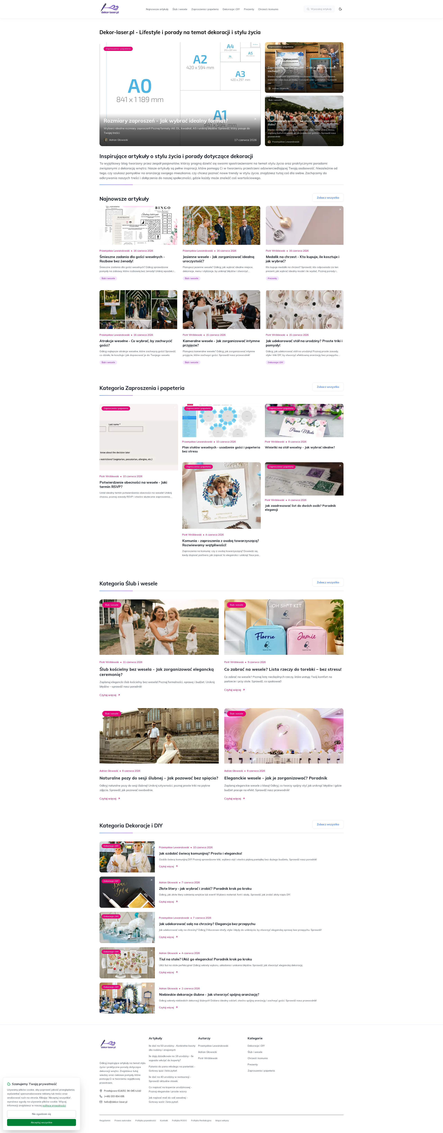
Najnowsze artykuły (157, 9)
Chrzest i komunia (268, 9)
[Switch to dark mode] (340, 9)
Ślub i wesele (180, 9)
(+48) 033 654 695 (114, 1096)
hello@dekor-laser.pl (115, 1101)
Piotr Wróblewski (275, 250)
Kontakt (164, 1120)
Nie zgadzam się (41, 1114)
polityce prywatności (54, 1105)
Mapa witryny (222, 1120)
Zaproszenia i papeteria (205, 9)
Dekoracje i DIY (231, 9)
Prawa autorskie (123, 1120)
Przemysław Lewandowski (115, 250)
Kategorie (255, 1038)
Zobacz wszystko (328, 197)
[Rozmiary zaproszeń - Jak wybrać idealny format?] (180, 94)
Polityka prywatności (145, 1120)
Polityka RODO (179, 1120)
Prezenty (249, 9)
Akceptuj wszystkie (41, 1122)
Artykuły (155, 1038)
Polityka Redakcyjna (201, 1120)
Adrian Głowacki (109, 770)
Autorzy (204, 1038)
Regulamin (105, 1120)
